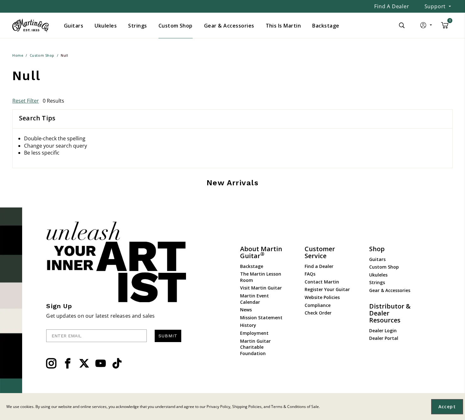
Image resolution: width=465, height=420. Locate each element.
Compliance (318, 305)
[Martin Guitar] (30, 25)
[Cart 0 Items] (445, 27)
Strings (377, 282)
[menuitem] (73, 25)
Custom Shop (384, 267)
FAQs (310, 274)
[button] (426, 26)
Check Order (318, 313)
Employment (254, 333)
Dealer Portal (383, 338)
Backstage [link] (325, 25)
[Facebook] (68, 363)
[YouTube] (101, 363)
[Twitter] (84, 363)
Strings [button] (137, 25)
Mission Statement (261, 318)
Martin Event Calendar (254, 299)
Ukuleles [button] (106, 25)
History (248, 325)
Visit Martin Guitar (261, 288)
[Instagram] (51, 363)
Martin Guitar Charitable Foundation (255, 347)
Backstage (251, 266)
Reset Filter (25, 100)
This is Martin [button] (283, 25)
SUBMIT (167, 335)
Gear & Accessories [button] (229, 25)
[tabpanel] (232, 152)
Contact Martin (322, 282)
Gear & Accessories (389, 290)
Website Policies (322, 297)
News (246, 310)
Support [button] (435, 6)
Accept (447, 407)
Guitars (377, 259)
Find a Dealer (391, 6)
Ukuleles (378, 275)
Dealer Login (383, 331)
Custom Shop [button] (175, 25)
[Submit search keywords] (401, 25)
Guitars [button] (73, 25)
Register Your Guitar (327, 289)
